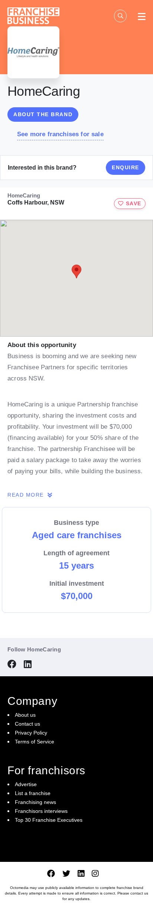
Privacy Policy (31, 733)
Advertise (26, 784)
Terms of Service (34, 742)
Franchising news (35, 802)
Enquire (125, 167)
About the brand (42, 114)
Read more (26, 495)
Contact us (27, 724)
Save (132, 203)
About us (25, 715)
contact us (139, 893)
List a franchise (33, 793)
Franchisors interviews (41, 811)
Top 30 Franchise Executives (48, 820)
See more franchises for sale (60, 134)
